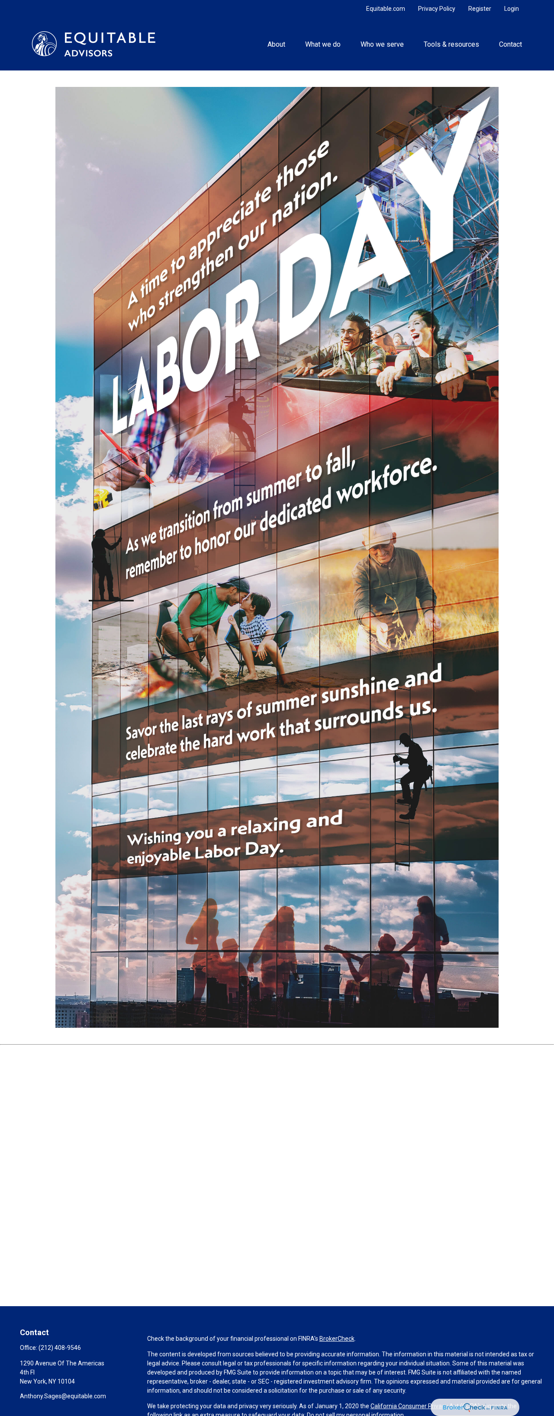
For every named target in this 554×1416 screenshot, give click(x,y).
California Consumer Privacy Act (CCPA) (425, 1406)
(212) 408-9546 (60, 1347)
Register (479, 8)
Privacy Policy (436, 8)
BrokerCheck (336, 1338)
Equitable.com (385, 8)
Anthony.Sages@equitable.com (63, 1396)
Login (511, 8)
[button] (276, 43)
